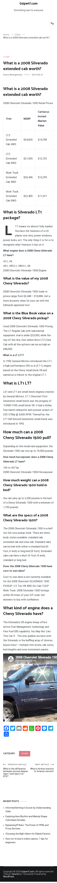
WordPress (8, 876)
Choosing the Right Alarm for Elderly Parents (28, 833)
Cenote (15, 874)
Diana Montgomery (12, 75)
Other (6, 57)
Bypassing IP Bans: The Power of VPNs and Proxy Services (27, 827)
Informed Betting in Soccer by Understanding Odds (28, 809)
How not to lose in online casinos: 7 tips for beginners (27, 840)
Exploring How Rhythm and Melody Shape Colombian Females (26, 818)
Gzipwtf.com (28, 3)
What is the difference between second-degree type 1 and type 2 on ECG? (15, 771)
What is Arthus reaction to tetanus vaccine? (42, 768)
